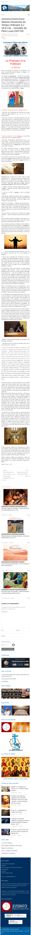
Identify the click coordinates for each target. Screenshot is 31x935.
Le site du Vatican (6, 843)
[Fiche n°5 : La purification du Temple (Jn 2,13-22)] (5, 810)
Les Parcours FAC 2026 (8, 679)
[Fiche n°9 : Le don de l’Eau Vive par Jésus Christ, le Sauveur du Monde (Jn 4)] (5, 829)
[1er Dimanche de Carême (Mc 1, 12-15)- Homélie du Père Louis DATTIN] (15, 545)
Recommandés (12, 506)
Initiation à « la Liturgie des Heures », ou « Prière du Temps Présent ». (19, 788)
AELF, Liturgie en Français (9, 850)
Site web (3, 636)
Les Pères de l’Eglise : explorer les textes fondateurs (15, 778)
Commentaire (4, 611)
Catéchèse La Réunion (8, 853)
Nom (2, 630)
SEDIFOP (3, 865)
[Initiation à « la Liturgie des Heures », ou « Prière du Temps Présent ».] (5, 786)
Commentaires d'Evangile (6, 534)
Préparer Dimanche (5, 506)
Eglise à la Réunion (7, 848)
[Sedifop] (15, 8)
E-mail (17, 630)
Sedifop (4, 38)
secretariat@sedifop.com (10, 876)
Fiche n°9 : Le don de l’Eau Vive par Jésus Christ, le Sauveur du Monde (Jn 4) (19, 831)
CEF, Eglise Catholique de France (11, 845)
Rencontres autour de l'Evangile (21, 506)
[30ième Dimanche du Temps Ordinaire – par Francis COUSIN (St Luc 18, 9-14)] (15, 517)
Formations (4, 681)
